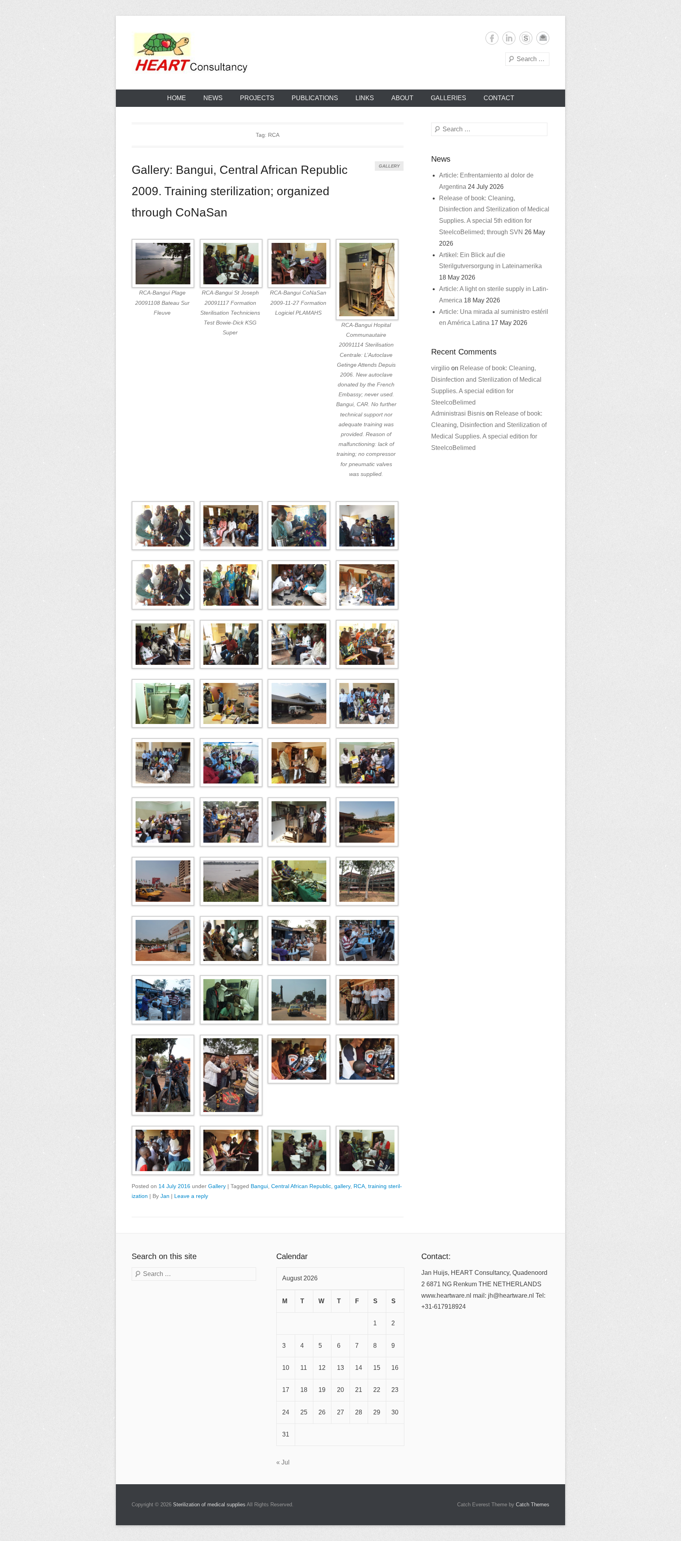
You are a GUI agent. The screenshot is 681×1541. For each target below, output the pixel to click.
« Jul (283, 1462)
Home (176, 98)
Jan (164, 1196)
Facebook (492, 38)
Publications (315, 98)
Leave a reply (191, 1196)
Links (364, 98)
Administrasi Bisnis (458, 413)
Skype (525, 38)
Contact (499, 98)
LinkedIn (508, 38)
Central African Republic (301, 1186)
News (213, 98)
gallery (342, 1186)
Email (542, 38)
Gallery (389, 166)
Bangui (259, 1186)
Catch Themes (532, 1504)
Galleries (448, 98)
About (402, 98)
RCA (359, 1186)
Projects (257, 98)
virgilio (440, 368)
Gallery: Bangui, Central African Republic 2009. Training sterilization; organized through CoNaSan (240, 191)
